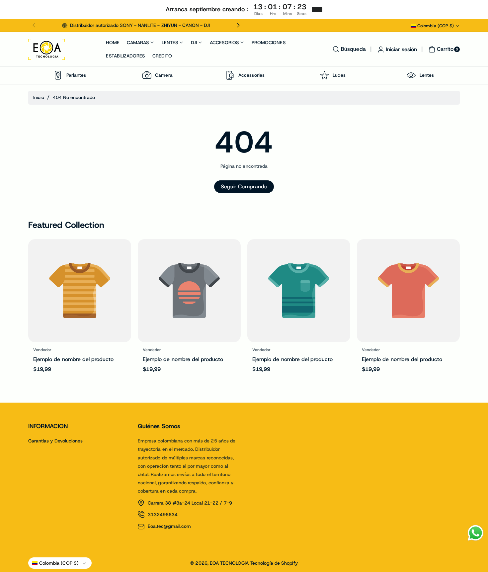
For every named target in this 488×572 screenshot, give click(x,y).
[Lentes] (411, 75)
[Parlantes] (58, 75)
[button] (34, 25)
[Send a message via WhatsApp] (475, 533)
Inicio (38, 97)
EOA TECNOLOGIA (229, 563)
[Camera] (146, 75)
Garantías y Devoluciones (55, 441)
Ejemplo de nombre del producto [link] (73, 359)
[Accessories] (230, 75)
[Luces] (324, 75)
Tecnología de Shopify (274, 563)
